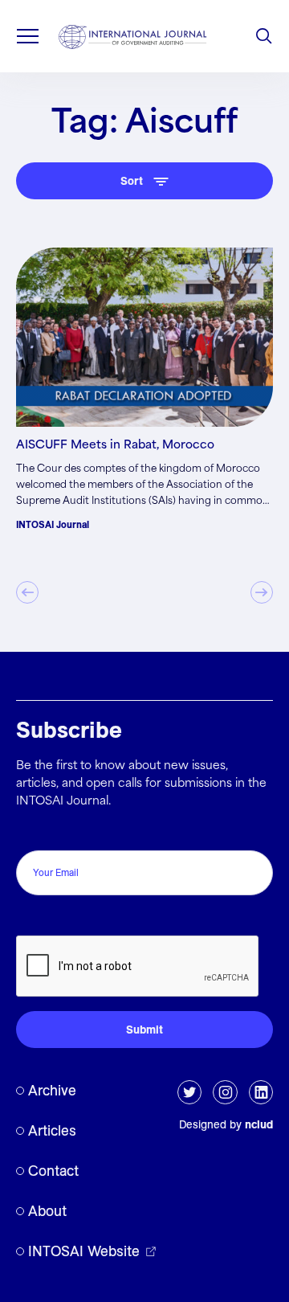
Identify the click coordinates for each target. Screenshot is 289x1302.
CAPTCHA (50, 918)
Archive (52, 1090)
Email (35, 833)
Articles (52, 1130)
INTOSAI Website (84, 1251)
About (47, 1211)
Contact (53, 1170)
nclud (259, 1124)
